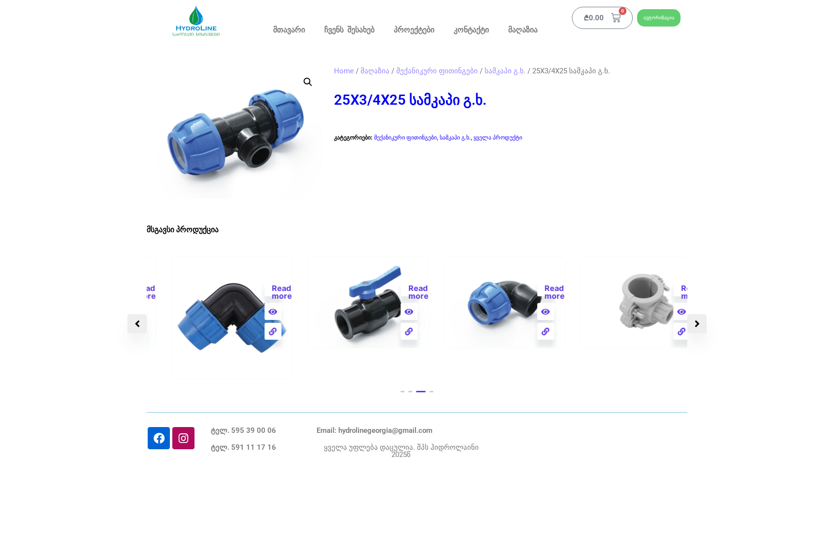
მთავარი (289, 30)
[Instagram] (183, 438)
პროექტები (414, 30)
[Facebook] (159, 438)
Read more (257, 289)
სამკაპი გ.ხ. (505, 71)
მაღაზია (523, 30)
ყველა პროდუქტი (497, 137)
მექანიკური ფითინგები (437, 71)
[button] (308, 82)
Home (344, 71)
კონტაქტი (471, 30)
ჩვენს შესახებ (349, 30)
